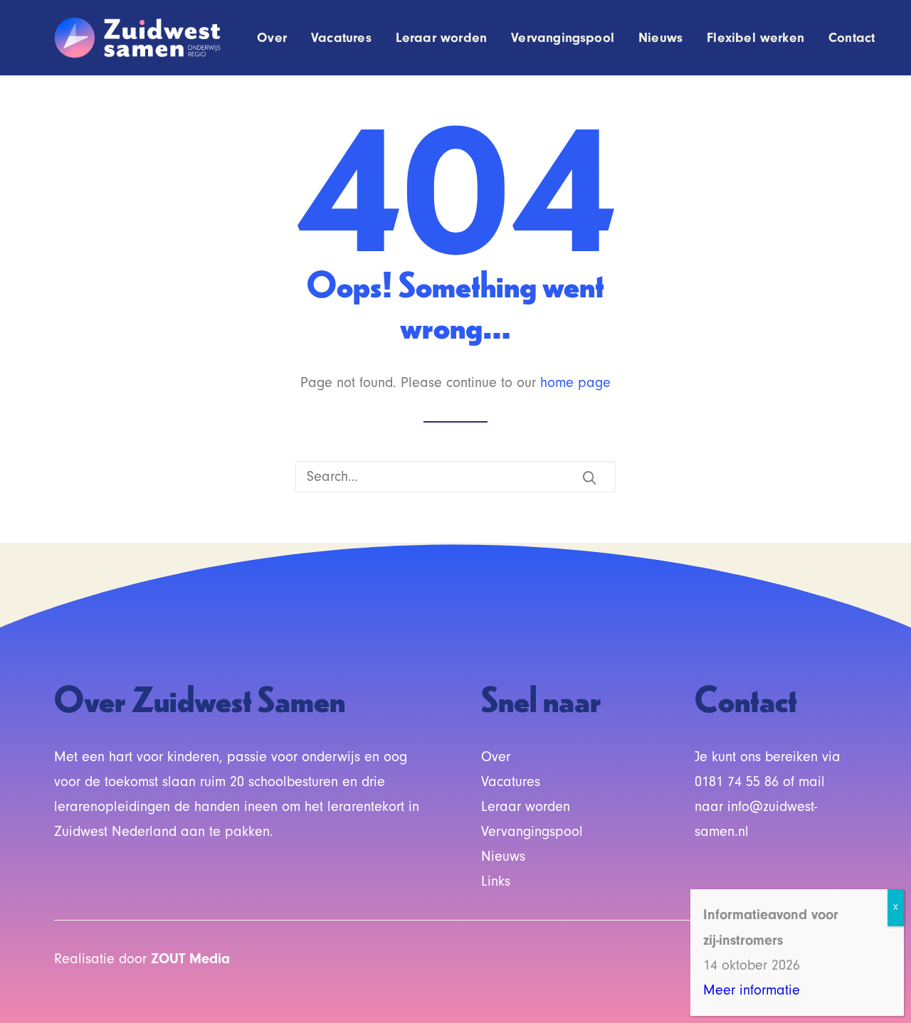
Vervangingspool (562, 38)
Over (272, 38)
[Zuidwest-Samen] (138, 38)
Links (495, 881)
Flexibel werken (755, 38)
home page (575, 383)
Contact (851, 38)
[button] (589, 477)
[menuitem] (277, 37)
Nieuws (660, 38)
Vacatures (341, 38)
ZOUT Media (190, 958)
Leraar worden (441, 38)
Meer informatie (751, 990)
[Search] (455, 476)
